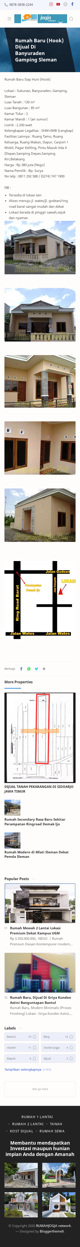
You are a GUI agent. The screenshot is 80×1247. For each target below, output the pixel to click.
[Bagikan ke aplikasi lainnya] (44, 669)
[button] (51, 5)
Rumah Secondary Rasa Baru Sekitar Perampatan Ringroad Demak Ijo (34, 821)
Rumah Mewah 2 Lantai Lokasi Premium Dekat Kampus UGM (35, 930)
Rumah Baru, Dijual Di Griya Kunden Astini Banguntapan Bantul (40, 1000)
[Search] (71, 18)
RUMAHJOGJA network (53, 1225)
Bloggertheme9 (52, 1231)
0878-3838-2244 (21, 4)
